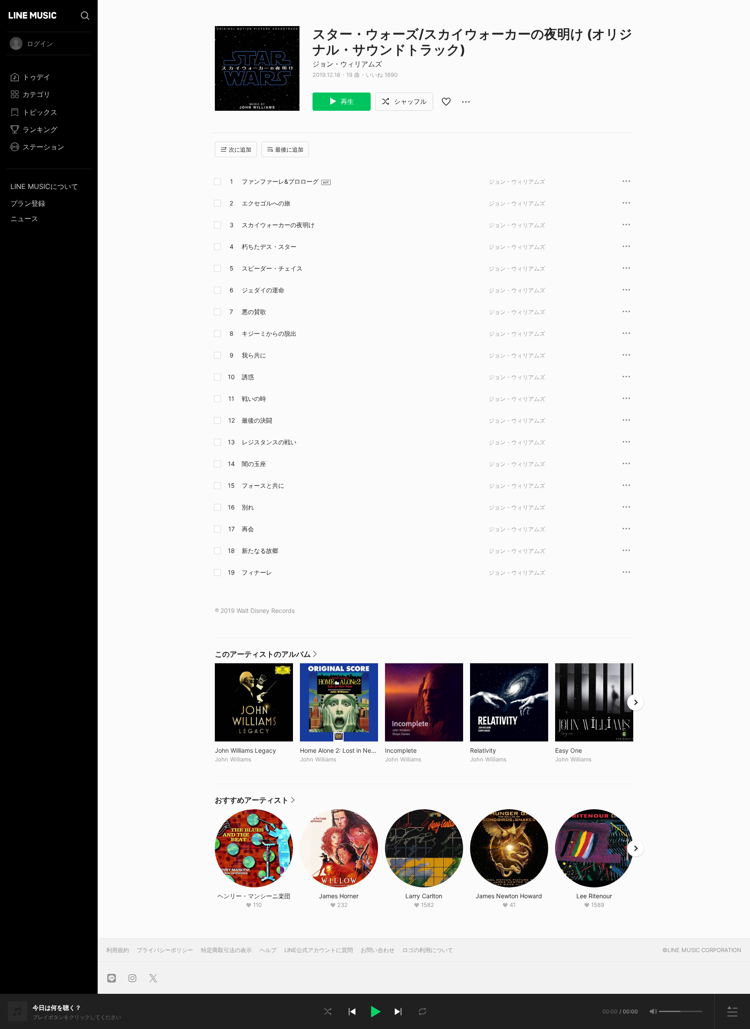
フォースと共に (263, 485)
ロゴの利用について (427, 949)
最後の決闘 (257, 420)
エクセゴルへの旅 (266, 203)
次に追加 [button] (240, 149)
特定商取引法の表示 (226, 949)
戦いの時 (254, 398)
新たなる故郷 (260, 550)
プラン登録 (27, 203)
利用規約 (117, 949)
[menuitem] (49, 77)
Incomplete (419, 750)
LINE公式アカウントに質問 (318, 949)
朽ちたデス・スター (269, 246)
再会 (248, 529)
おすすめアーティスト (255, 802)
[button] (375, 1011)
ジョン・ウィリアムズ (347, 64)
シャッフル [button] (409, 101)
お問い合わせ (378, 949)
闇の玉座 (254, 463)
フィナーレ (257, 572)
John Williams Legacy (254, 750)
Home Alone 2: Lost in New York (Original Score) (339, 750)
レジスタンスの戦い (269, 442)
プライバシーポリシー (165, 949)
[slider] (670, 1011)
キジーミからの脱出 (269, 333)
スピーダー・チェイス (272, 268)
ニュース (24, 218)
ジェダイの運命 (263, 290)
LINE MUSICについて (44, 186)
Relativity (501, 750)
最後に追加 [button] (289, 149)
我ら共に (254, 355)
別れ (248, 507)
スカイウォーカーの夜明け (278, 224)
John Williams (233, 759)
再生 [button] (346, 101)
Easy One (586, 750)
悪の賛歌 (254, 311)
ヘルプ (268, 949)
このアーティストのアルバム (266, 656)
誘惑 (248, 376)
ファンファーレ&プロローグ (280, 181)
